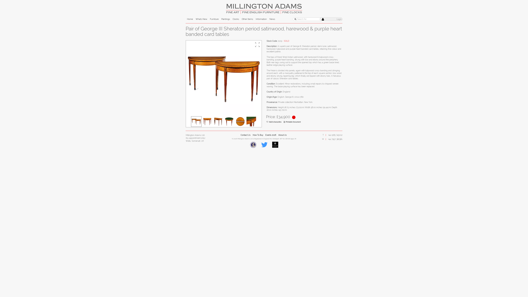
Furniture (214, 19)
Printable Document (293, 122)
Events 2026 (270, 135)
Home (190, 19)
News (272, 19)
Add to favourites (275, 122)
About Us (282, 135)
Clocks (236, 19)
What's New (201, 19)
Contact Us (246, 135)
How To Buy (258, 135)
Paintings (225, 19)
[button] (257, 45)
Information (261, 19)
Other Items (247, 19)
